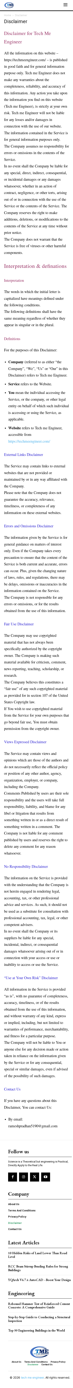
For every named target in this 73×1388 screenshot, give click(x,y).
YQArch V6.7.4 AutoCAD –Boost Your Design (39, 1280)
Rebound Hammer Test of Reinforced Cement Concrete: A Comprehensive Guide (39, 1306)
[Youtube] (45, 1177)
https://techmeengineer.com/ (29, 441)
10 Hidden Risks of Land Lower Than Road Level (37, 1255)
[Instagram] (23, 1177)
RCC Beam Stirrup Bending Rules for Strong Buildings (38, 1268)
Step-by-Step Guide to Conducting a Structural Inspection (39, 1319)
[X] (34, 1177)
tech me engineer (32, 1377)
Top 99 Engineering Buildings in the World (36, 1330)
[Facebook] (12, 1177)
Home (7, 15)
